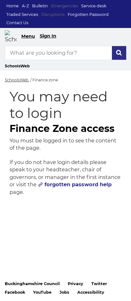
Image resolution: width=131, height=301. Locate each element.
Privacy (75, 283)
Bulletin (40, 5)
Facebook (15, 292)
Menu (28, 36)
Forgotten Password (88, 14)
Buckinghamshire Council (32, 283)
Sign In (48, 36)
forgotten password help (78, 184)
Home (12, 5)
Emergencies (64, 5)
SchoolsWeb (17, 80)
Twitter (99, 283)
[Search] (119, 53)
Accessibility (90, 292)
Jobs (64, 292)
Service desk (94, 5)
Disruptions (53, 14)
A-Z (25, 5)
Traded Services (22, 14)
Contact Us (17, 22)
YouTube (42, 292)
